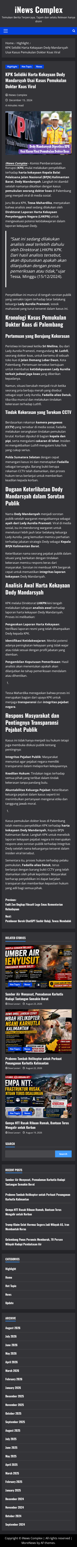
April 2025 (11, 1464)
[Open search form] (74, 30)
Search (10, 1144)
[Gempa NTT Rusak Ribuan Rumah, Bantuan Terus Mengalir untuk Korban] (38, 1096)
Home (8, 1277)
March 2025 (12, 1473)
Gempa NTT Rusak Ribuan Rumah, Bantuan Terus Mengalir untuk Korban (37, 1125)
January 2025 (13, 1490)
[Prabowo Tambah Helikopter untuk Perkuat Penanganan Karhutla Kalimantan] (38, 1031)
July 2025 (10, 1439)
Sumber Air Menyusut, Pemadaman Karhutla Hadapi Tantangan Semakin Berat (34, 996)
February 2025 (13, 1481)
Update (9, 1303)
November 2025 (14, 1405)
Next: (38, 918)
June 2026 (11, 1345)
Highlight (12, 66)
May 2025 (10, 1456)
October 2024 (13, 1516)
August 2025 (12, 1430)
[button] (5, 31)
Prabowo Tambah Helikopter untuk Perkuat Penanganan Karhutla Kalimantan (33, 1060)
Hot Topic (27, 66)
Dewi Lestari (14, 1003)
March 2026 (12, 1370)
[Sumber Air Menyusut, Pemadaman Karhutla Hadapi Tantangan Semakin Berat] (38, 967)
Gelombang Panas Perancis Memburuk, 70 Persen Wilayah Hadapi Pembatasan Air (34, 1241)
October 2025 (13, 1413)
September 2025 (15, 1422)
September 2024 (15, 1524)
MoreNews (28, 1543)
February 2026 (13, 1379)
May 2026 (11, 1353)
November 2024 (14, 1507)
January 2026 (13, 1387)
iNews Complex (38, 9)
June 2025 (11, 1447)
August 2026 (12, 1328)
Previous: (34, 904)
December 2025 (14, 1396)
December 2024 (14, 1499)
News (39, 66)
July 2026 (11, 1336)
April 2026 (11, 1362)
